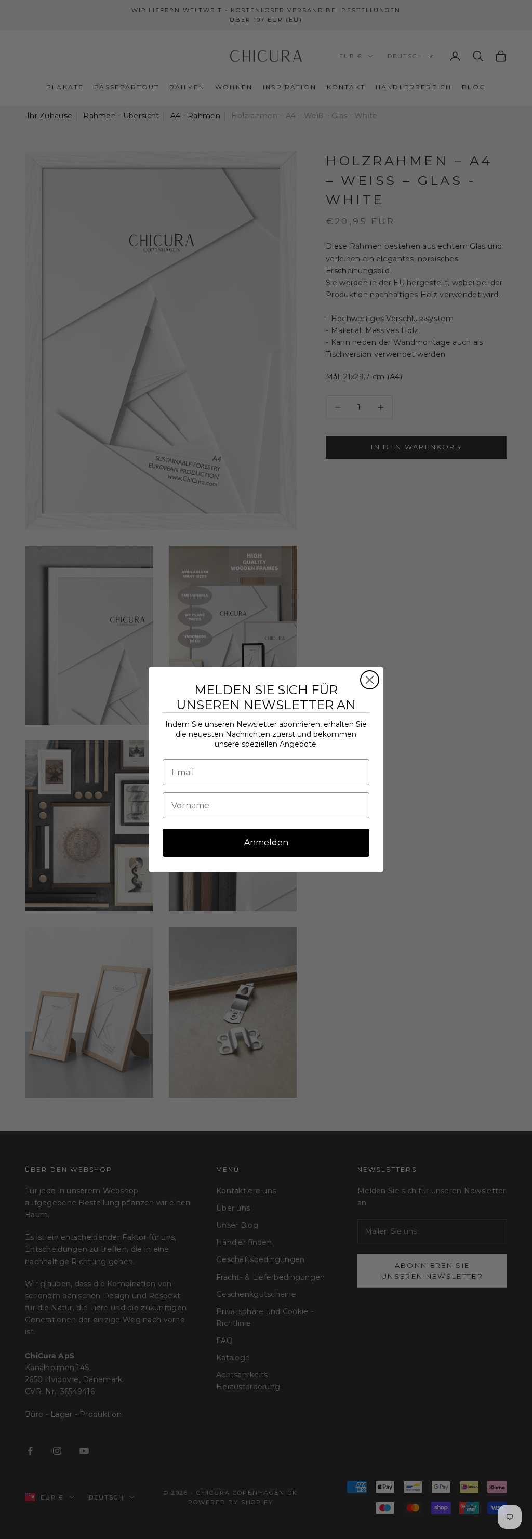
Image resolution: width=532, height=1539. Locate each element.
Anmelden (266, 842)
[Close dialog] (370, 680)
